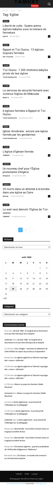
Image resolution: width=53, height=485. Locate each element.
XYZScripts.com (40, 483)
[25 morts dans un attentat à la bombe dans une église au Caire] (26, 184)
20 (27, 283)
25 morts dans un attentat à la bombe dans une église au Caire (26, 190)
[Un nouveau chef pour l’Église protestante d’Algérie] (26, 163)
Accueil (5, 10)
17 (6, 283)
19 (21, 283)
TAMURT (6, 155)
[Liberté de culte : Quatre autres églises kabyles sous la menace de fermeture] (26, 20)
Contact (35, 474)
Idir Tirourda (8, 57)
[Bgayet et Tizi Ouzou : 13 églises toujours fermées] (26, 44)
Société (6, 65)
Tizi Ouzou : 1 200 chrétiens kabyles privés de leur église (25, 71)
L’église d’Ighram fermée (18, 151)
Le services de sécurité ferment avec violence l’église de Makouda (26, 92)
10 (6, 278)
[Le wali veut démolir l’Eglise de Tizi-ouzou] (26, 204)
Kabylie (6, 21)
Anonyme (8, 393)
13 (27, 278)
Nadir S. (6, 97)
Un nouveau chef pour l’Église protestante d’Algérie (21, 170)
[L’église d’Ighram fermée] (26, 146)
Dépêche (7, 164)
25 (13, 288)
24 (6, 288)
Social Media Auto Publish (16, 483)
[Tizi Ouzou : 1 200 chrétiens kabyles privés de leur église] (26, 65)
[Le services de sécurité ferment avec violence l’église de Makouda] (26, 85)
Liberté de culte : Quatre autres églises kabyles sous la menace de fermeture (24, 29)
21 (33, 283)
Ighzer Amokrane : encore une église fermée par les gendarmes (25, 133)
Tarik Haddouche (10, 77)
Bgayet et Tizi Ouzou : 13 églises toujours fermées (23, 51)
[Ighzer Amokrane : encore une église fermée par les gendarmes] (26, 126)
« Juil (5, 298)
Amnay (5, 196)
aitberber (8, 339)
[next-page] (31, 230)
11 (13, 278)
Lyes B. (5, 36)
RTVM (27, 474)
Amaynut (6, 176)
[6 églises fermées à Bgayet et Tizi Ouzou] (26, 106)
